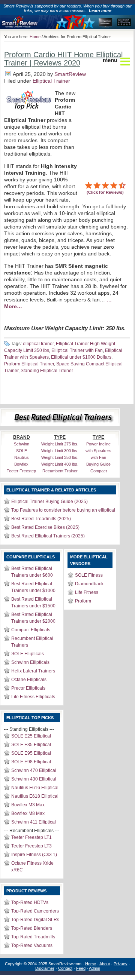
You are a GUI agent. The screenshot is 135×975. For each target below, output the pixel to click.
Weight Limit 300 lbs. (59, 450)
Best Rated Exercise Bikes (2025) (45, 527)
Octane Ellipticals (28, 679)
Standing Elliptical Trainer (47, 370)
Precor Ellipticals (28, 688)
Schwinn (21, 444)
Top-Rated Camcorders (35, 911)
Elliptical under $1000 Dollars (81, 357)
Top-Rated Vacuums (31, 945)
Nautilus (21, 457)
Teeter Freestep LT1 (31, 837)
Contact (65, 968)
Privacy (121, 964)
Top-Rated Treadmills (33, 936)
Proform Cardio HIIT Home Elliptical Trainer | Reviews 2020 (63, 58)
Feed (81, 968)
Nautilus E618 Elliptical (34, 796)
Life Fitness (86, 592)
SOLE (21, 450)
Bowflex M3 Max (28, 804)
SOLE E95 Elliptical (31, 753)
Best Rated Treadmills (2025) (41, 518)
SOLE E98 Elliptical (31, 761)
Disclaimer (44, 968)
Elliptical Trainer (51, 81)
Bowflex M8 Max (28, 813)
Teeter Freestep (21, 471)
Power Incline (98, 444)
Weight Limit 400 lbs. (59, 464)
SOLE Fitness (89, 575)
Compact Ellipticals (30, 629)
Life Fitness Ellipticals (33, 696)
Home (35, 36)
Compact (98, 471)
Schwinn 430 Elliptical (33, 779)
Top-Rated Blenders (31, 928)
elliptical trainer (38, 343)
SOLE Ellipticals (27, 653)
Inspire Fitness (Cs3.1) (34, 854)
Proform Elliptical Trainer (29, 364)
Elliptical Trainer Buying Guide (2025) (49, 501)
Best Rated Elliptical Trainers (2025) (48, 536)
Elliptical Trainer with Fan (77, 350)
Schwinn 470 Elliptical (33, 770)
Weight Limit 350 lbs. (59, 457)
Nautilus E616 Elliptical (34, 787)
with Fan (98, 457)
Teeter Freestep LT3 (31, 846)
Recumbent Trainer (60, 471)
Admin (94, 968)
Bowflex (21, 464)
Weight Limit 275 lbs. (59, 444)
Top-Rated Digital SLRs (35, 919)
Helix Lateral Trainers (33, 671)
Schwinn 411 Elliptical (33, 822)
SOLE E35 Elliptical (31, 744)
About (104, 964)
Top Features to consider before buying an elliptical (63, 510)
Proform (83, 601)
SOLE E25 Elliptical (31, 736)
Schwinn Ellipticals (30, 662)
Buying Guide (98, 464)
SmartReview (70, 74)
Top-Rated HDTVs (29, 902)
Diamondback (89, 583)
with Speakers (98, 450)
